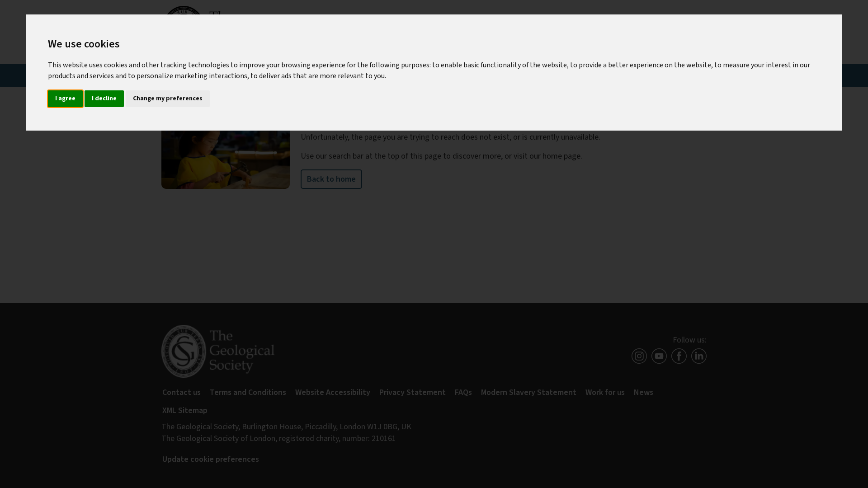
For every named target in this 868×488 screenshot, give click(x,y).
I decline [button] (104, 98)
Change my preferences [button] (168, 98)
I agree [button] (65, 98)
